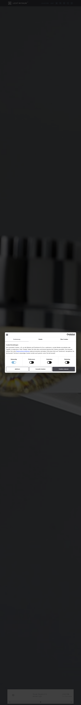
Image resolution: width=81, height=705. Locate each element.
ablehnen (17, 369)
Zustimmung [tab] (16, 339)
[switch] (31, 362)
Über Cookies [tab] (64, 339)
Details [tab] (40, 339)
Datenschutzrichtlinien (23, 351)
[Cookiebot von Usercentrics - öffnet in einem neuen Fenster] (68, 335)
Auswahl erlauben (40, 369)
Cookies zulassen (64, 369)
